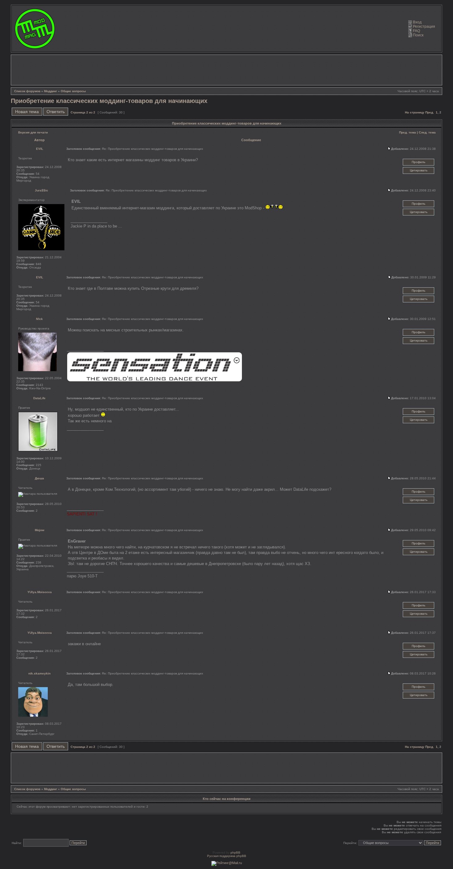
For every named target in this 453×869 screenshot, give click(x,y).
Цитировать (418, 170)
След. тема (427, 132)
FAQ (416, 31)
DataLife (39, 398)
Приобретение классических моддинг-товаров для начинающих (109, 100)
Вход (417, 22)
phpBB (235, 852)
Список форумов (27, 91)
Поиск (418, 35)
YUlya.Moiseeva (39, 592)
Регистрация (424, 26)
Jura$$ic (41, 190)
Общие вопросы (73, 91)
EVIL (39, 148)
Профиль (418, 162)
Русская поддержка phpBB (226, 856)
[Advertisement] (226, 70)
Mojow (39, 530)
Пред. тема (407, 132)
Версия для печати (33, 132)
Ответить (56, 111)
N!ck (39, 319)
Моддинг (50, 91)
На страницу (414, 112)
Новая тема (27, 111)
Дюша (39, 478)
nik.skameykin (39, 673)
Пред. (429, 112)
